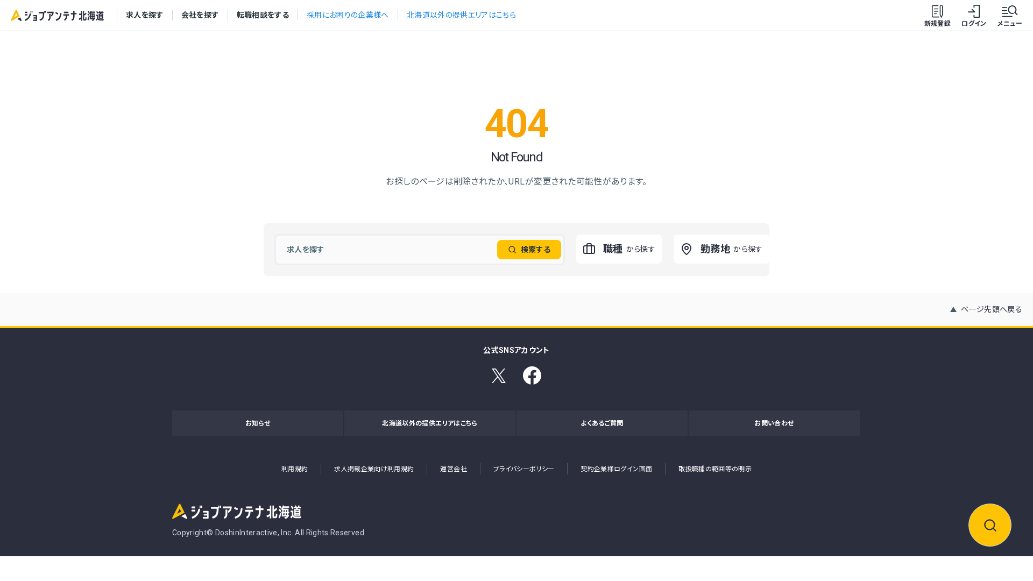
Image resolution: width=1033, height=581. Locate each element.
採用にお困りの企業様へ (348, 15)
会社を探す (200, 15)
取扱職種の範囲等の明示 (715, 469)
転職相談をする (263, 15)
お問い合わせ (774, 423)
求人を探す (145, 15)
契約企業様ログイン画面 (616, 469)
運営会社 (453, 469)
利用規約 (294, 469)
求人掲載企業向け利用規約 (374, 469)
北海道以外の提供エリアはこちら (461, 15)
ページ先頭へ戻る (991, 309)
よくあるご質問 (602, 423)
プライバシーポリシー (524, 469)
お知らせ (257, 423)
